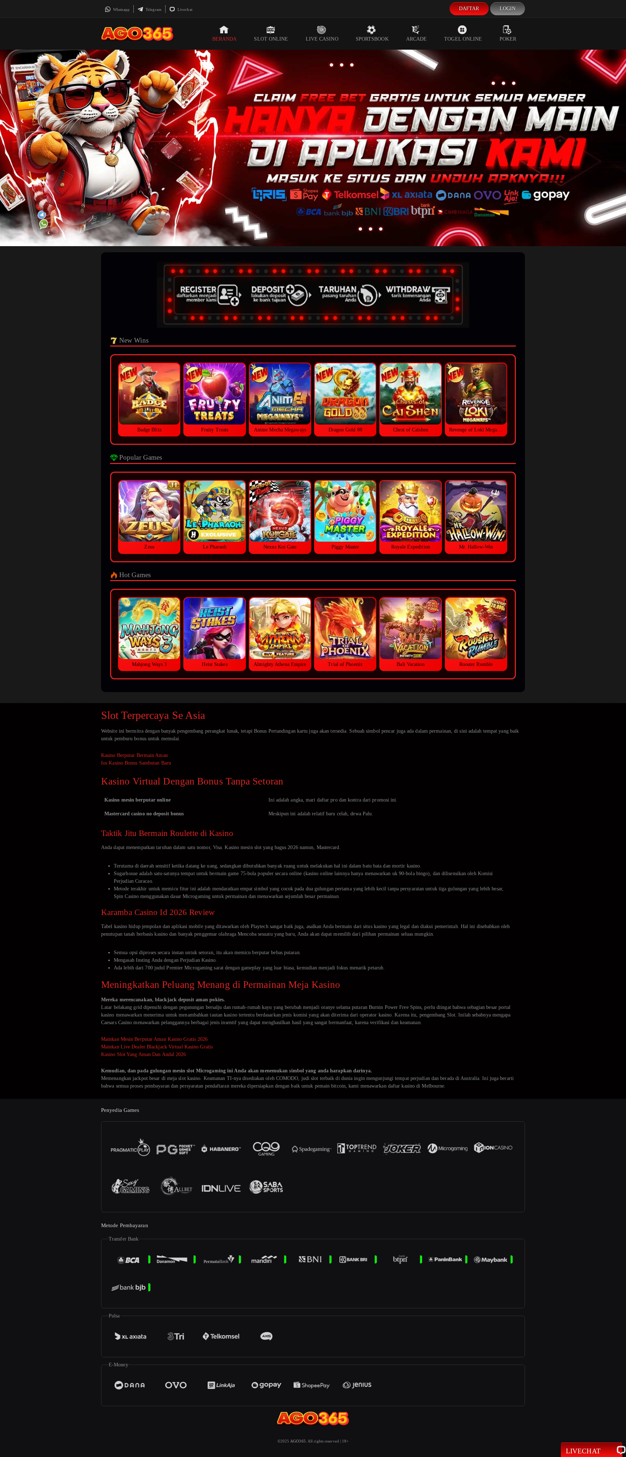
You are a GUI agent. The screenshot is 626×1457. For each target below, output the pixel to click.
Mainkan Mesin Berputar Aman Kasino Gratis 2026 (154, 1039)
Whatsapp (121, 9)
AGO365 (298, 1441)
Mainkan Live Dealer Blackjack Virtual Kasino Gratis (157, 1047)
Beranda (224, 39)
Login (508, 8)
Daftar (469, 8)
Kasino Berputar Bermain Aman (134, 755)
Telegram (153, 9)
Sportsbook (372, 39)
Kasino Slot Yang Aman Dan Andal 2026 (143, 1054)
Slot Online (271, 39)
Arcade (416, 39)
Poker (508, 39)
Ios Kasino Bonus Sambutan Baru (136, 763)
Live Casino (322, 39)
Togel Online (463, 39)
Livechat (184, 9)
